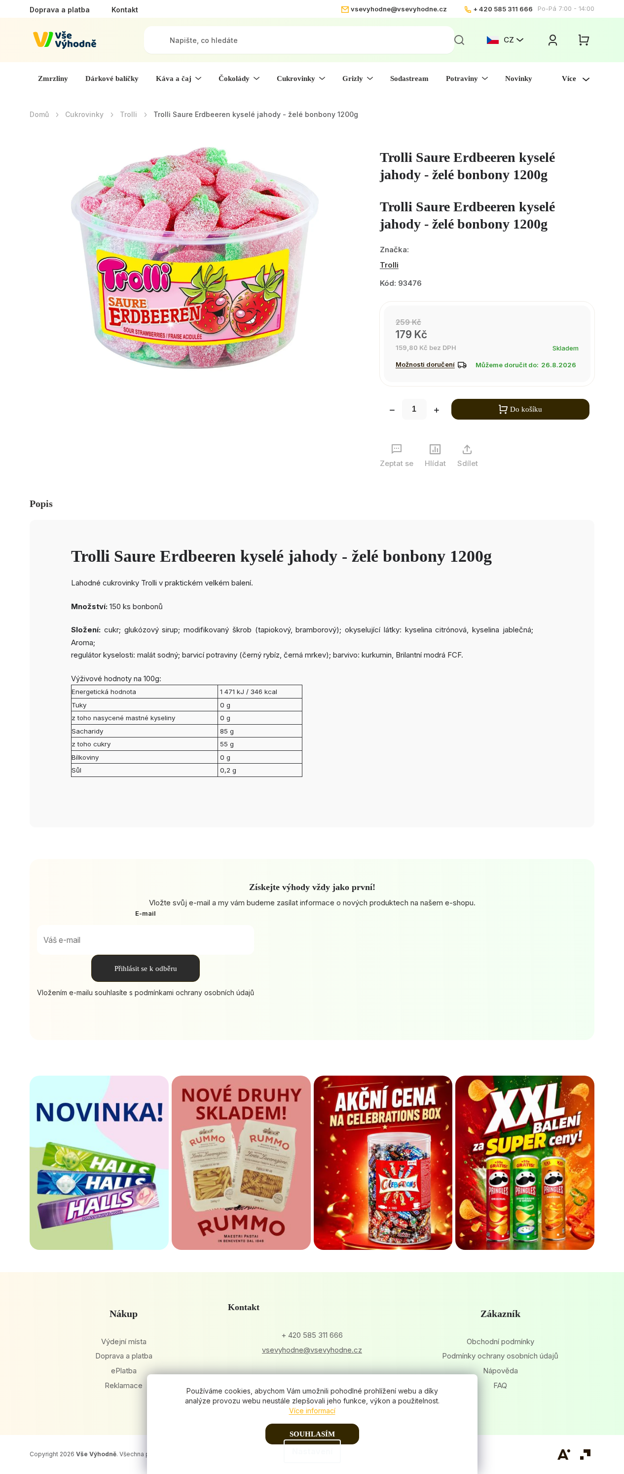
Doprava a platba (60, 9)
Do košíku (526, 409)
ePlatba (124, 1370)
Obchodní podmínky (500, 1341)
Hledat (459, 40)
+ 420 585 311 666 (503, 9)
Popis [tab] (41, 503)
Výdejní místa (124, 1341)
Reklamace (124, 1385)
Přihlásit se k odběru (145, 968)
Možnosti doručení (425, 364)
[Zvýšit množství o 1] (436, 411)
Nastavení (312, 1451)
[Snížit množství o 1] (392, 411)
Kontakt (124, 9)
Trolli (389, 265)
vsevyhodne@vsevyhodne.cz (399, 9)
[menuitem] (53, 78)
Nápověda (500, 1370)
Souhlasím (312, 1434)
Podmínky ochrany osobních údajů (500, 1355)
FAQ (500, 1385)
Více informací (312, 1410)
